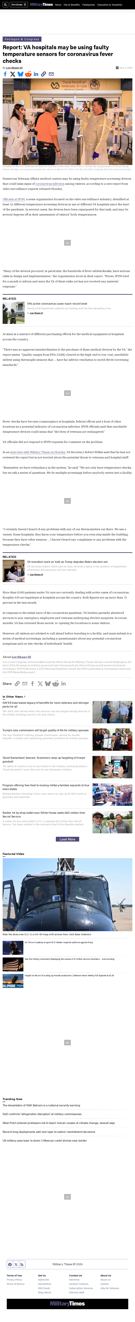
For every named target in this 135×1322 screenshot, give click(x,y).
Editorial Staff (76, 1292)
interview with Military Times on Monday (37, 452)
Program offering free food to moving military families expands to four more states (45, 787)
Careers (104, 1283)
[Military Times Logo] (41, 4)
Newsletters (44, 1283)
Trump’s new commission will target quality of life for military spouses (45, 730)
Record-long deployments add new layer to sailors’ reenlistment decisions (49, 1132)
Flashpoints (88, 4)
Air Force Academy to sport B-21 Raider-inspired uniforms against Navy (59, 942)
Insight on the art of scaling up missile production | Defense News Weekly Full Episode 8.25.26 (69, 975)
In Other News (13, 696)
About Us (105, 1279)
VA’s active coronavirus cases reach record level (57, 303)
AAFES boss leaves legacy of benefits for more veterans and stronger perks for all (45, 704)
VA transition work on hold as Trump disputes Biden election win (67, 561)
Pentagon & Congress (22, 39)
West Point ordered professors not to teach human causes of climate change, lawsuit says (59, 1123)
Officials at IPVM (14, 199)
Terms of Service (16, 1283)
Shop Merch (44, 1292)
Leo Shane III (14, 67)
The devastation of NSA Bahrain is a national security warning (41, 1105)
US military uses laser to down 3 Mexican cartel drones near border (45, 1140)
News (58, 4)
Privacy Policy (14, 1279)
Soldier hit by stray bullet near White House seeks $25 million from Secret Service (43, 814)
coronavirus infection (49, 184)
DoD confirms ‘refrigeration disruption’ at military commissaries (42, 1114)
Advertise (74, 1279)
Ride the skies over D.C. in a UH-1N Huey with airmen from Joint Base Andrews (47, 934)
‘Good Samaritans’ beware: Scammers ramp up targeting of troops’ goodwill (44, 759)
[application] (68, 894)
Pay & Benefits (72, 4)
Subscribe (43, 1279)
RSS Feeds (44, 1288)
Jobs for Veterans (109, 1288)
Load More (67, 839)
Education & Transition (109, 4)
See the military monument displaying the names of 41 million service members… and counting (69, 958)
